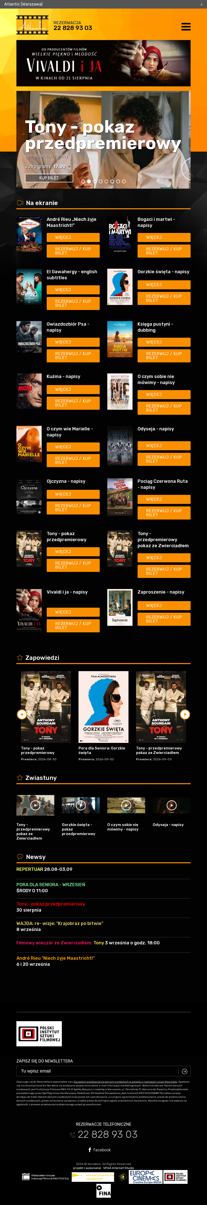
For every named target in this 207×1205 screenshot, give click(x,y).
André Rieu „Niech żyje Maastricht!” (71, 222)
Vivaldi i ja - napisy (67, 592)
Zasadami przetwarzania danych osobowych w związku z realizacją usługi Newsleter (125, 1081)
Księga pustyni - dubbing (155, 327)
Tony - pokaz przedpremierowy (103, 135)
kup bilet (49, 178)
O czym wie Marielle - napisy (70, 432)
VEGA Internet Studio (118, 1168)
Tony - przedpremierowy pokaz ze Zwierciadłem (163, 539)
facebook (101, 1150)
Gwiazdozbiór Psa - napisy (68, 327)
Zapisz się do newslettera (44, 1061)
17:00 (59, 166)
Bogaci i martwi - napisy (156, 222)
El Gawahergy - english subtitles (72, 275)
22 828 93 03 (73, 27)
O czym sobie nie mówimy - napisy (156, 379)
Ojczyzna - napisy (66, 481)
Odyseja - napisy (156, 429)
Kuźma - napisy (63, 376)
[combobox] (103, 4)
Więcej (63, 237)
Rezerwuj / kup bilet (73, 251)
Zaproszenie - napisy (161, 592)
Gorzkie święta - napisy (163, 271)
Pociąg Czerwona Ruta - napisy (163, 484)
